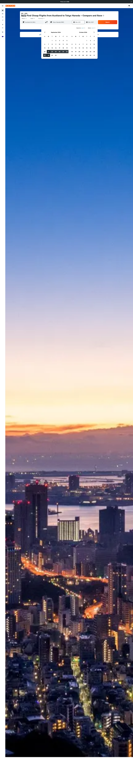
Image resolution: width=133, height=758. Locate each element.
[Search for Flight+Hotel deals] (3, 20)
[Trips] (3, 32)
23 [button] (55, 51)
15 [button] (52, 48)
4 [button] (63, 40)
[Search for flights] (3, 10)
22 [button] (52, 51)
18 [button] (63, 48)
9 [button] (55, 44)
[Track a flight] (3, 27)
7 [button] (48, 44)
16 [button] (55, 48)
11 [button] (63, 44)
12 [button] (67, 44)
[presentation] (103, 15)
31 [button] (94, 55)
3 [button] (59, 40)
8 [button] (86, 44)
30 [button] (56, 55)
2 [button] (55, 40)
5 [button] (75, 44)
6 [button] (44, 44)
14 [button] (48, 48)
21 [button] (48, 51)
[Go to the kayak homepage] (10, 6)
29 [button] (52, 55)
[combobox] (24, 18)
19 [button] (67, 48)
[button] (131, 1)
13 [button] (44, 48)
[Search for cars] (3, 16)
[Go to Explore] (3, 24)
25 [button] (63, 51)
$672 (23, 15)
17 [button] (59, 48)
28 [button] (48, 55)
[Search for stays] (3, 13)
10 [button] (59, 44)
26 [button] (67, 51)
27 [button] (44, 55)
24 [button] (59, 51)
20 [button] (44, 51)
